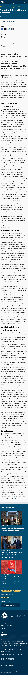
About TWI (4, 654)
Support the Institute (13, 654)
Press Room (4, 634)
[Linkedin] (9, 29)
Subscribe (3, 635)
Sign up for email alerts (12, 605)
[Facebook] (2, 29)
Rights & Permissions (6, 672)
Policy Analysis (4, 7)
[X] (5, 29)
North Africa (5, 597)
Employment (4, 671)
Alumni (22, 654)
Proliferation (17, 590)
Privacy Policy (12, 671)
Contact (3, 632)
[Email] (12, 29)
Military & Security (6, 590)
